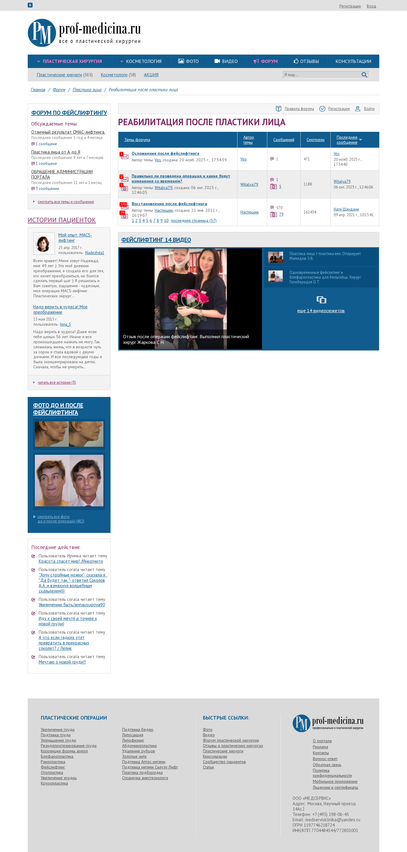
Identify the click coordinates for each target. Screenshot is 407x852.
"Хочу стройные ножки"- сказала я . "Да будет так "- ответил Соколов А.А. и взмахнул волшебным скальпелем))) (73, 583)
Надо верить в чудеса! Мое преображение (60, 309)
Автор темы (248, 139)
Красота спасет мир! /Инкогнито (71, 561)
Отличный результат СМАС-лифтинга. (68, 132)
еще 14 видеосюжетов (321, 310)
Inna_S (65, 324)
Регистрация (350, 6)
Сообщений (283, 139)
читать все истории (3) (57, 382)
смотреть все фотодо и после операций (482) (61, 519)
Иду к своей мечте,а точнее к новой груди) (68, 621)
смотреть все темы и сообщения (66, 201)
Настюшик (164, 210)
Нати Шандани (346, 209)
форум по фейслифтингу (69, 113)
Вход (371, 6)
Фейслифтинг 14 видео (156, 240)
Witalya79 (164, 187)
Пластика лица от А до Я (55, 152)
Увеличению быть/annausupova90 (72, 604)
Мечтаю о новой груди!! (62, 662)
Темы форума (137, 139)
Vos (158, 160)
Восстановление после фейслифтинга (169, 203)
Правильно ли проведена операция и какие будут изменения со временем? (181, 178)
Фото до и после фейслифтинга (58, 408)
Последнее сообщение (347, 139)
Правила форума (299, 108)
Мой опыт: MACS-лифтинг (75, 237)
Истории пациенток (62, 220)
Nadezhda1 (94, 252)
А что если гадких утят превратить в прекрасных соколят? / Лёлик (64, 643)
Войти (369, 108)
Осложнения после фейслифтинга (165, 153)
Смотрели (315, 139)
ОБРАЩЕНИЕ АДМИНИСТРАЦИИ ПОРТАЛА (62, 174)
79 (281, 214)
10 (166, 220)
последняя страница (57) (194, 220)
